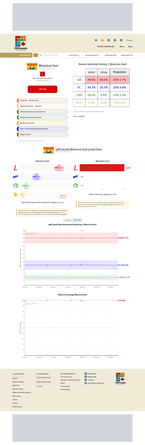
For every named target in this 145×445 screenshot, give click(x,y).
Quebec (15, 403)
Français (129, 40)
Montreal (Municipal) (43, 382)
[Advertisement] (72, 17)
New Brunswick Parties (91, 55)
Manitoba (16, 385)
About (122, 46)
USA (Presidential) (42, 374)
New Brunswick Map (110, 55)
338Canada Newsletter (68, 373)
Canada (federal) (18, 374)
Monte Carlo (106, 204)
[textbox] (54, 55)
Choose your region (105, 46)
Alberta (15, 378)
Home (130, 46)
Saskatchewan (17, 406)
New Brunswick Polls (126, 55)
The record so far (66, 377)
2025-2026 (77, 220)
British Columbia (18, 382)
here (65, 214)
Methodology (65, 389)
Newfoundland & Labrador (22, 392)
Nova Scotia (17, 396)
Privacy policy (65, 386)
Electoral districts (73, 55)
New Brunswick (18, 389)
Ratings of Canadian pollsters (70, 380)
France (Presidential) (43, 377)
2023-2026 (67, 220)
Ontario (15, 399)
